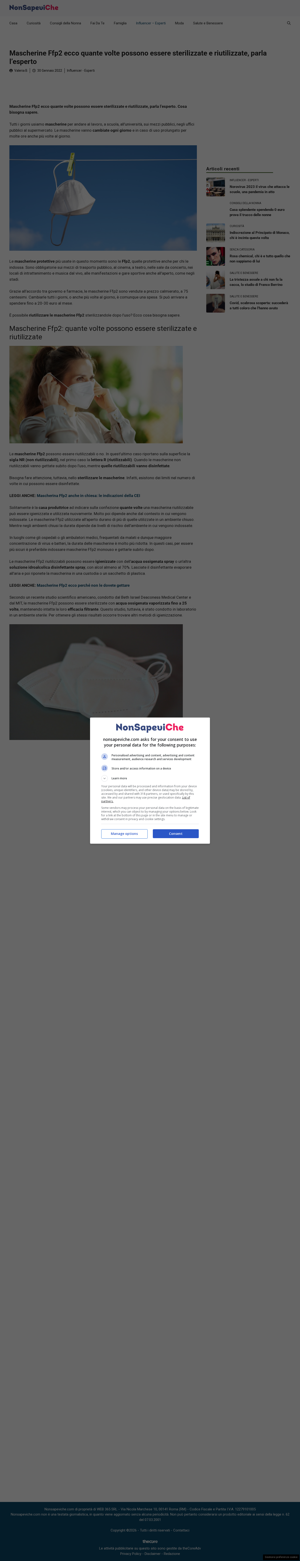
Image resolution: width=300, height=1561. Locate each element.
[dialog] (150, 780)
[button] (150, 778)
